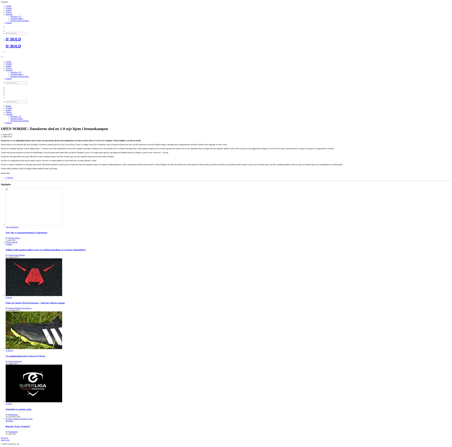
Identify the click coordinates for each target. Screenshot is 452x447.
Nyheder (9, 8)
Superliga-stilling (16, 19)
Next (6, 438)
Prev (2, 438)
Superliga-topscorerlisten (19, 21)
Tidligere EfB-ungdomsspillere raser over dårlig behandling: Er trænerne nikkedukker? (46, 250)
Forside (8, 6)
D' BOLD (13, 39)
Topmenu (4, 2)
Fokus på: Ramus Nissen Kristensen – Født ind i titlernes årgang (35, 303)
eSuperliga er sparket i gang (18, 409)
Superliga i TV (15, 17)
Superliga (9, 14)
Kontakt (9, 23)
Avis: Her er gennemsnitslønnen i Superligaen (26, 232)
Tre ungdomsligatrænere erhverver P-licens (25, 356)
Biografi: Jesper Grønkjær (18, 426)
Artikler (8, 10)
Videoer (9, 12)
